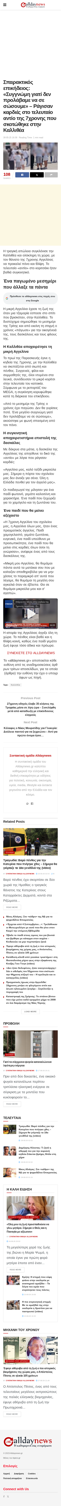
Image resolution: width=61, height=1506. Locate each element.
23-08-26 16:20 (30, 1316)
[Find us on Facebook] (4, 1496)
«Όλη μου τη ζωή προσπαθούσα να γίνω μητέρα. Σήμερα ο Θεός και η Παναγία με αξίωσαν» (28, 1228)
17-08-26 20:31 (43, 1070)
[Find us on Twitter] (8, 1496)
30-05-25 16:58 (10, 137)
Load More (30, 1012)
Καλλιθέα (15, 685)
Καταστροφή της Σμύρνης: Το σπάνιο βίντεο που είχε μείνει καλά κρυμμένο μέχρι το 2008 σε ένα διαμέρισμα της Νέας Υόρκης (31, 999)
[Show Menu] (4, 5)
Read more (13, 907)
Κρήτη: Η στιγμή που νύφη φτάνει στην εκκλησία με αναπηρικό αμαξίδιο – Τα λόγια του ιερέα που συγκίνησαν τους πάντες (37, 1283)
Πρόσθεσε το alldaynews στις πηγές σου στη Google (32, 298)
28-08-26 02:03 (43, 874)
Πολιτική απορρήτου (12, 1478)
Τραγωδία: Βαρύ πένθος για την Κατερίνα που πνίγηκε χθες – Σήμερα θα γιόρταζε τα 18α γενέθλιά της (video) (30, 864)
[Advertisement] (30, 43)
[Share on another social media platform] (51, 174)
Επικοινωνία (32, 1478)
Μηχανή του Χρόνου (17, 1361)
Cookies (32, 1474)
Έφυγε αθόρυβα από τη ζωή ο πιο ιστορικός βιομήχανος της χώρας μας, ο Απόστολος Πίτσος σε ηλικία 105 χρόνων (30, 949)
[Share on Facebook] (22, 174)
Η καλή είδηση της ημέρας (23, 1217)
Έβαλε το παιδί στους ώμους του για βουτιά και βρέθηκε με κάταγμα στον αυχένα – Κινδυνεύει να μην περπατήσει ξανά (30, 938)
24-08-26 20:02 (14, 1241)
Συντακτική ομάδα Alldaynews (30, 755)
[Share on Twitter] (37, 174)
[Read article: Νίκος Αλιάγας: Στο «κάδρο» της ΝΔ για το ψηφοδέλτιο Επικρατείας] (9, 1172)
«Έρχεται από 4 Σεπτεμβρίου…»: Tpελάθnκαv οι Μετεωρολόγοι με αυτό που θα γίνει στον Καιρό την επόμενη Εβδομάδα (31, 927)
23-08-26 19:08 (30, 1294)
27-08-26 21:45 (43, 1380)
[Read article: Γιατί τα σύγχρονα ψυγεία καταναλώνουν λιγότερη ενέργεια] (30, 1044)
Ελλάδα (10, 852)
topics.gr (16, 1458)
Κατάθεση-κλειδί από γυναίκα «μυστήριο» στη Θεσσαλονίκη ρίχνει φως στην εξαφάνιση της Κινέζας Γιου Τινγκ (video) (32, 960)
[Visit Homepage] (33, 5)
